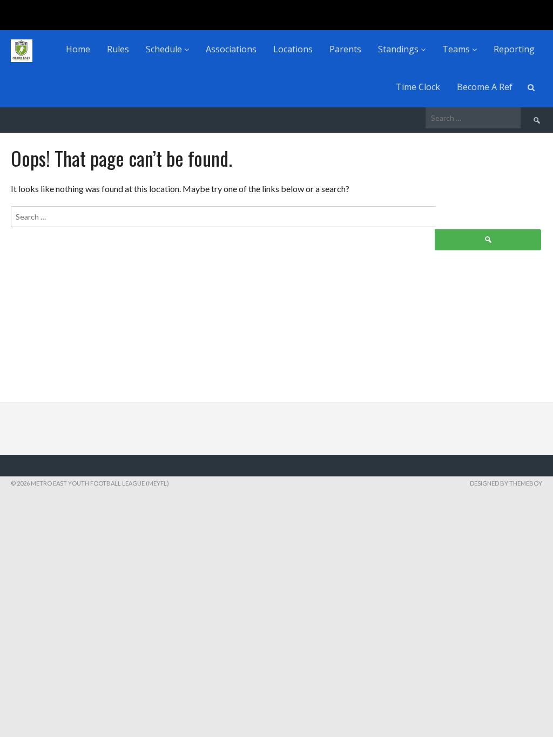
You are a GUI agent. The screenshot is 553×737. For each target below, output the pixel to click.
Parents (345, 49)
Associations (231, 49)
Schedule (165, 49)
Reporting (514, 49)
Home (78, 49)
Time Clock (418, 87)
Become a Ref (484, 87)
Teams (457, 49)
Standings (399, 49)
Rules (118, 49)
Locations (293, 49)
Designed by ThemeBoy (506, 483)
